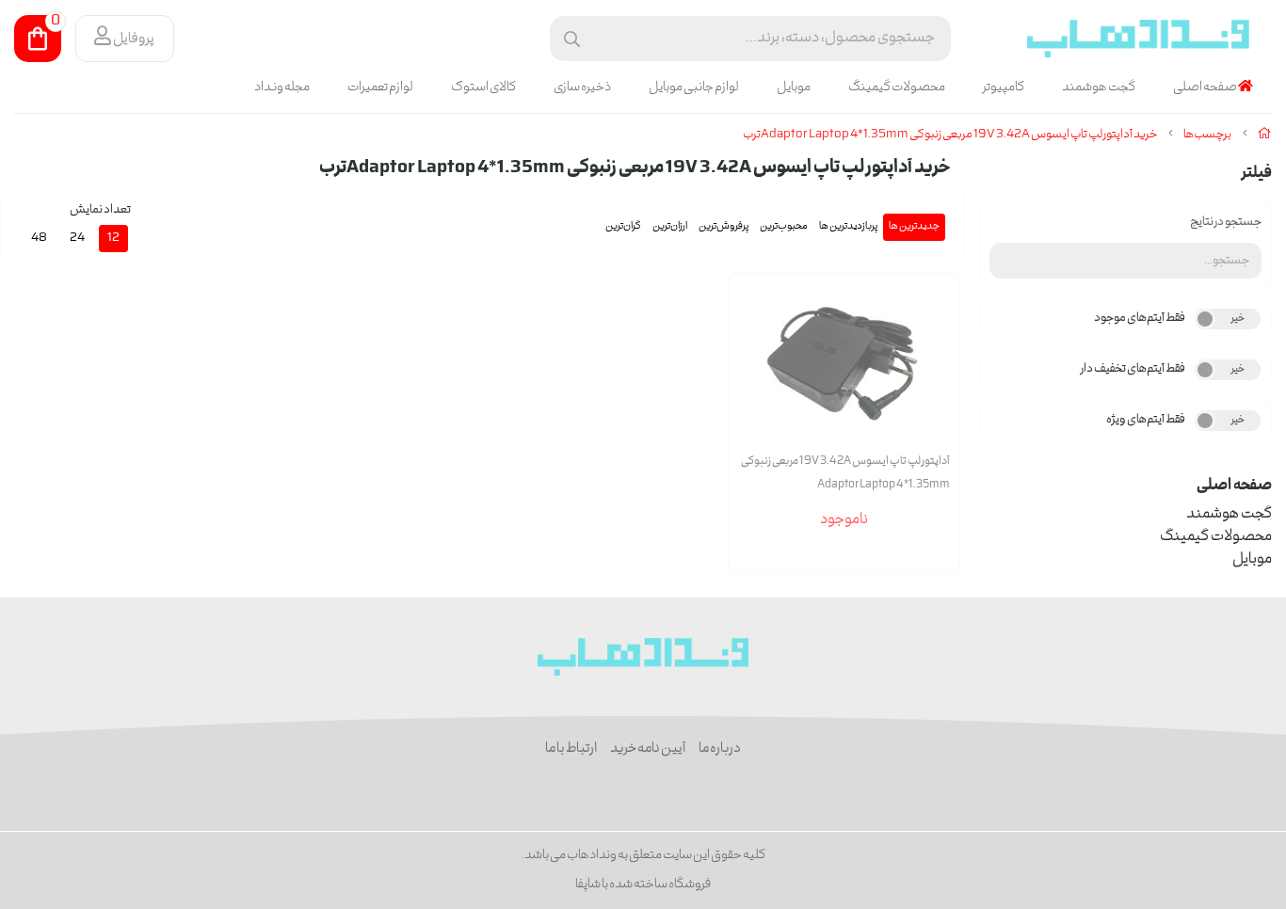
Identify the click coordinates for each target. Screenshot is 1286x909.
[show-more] (935, 383)
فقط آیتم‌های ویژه (1145, 420)
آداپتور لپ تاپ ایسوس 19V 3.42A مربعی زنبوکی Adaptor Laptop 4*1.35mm (845, 473)
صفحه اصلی (1205, 87)
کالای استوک (483, 87)
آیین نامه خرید (647, 749)
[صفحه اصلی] (1265, 135)
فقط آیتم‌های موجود (1139, 318)
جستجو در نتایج (1226, 222)
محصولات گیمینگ (896, 87)
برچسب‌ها (1207, 135)
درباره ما (720, 749)
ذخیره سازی (582, 87)
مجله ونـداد (282, 87)
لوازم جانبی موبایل (694, 87)
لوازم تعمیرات (380, 87)
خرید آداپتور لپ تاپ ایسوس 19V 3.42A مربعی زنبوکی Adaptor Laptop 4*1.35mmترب (950, 135)
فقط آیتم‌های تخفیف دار (1133, 369)
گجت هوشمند (1098, 87)
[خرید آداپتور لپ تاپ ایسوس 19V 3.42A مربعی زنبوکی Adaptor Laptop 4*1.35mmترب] (643, 657)
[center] (572, 39)
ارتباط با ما (571, 749)
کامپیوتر (1003, 87)
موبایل (794, 87)
